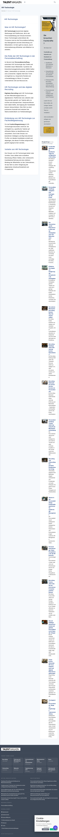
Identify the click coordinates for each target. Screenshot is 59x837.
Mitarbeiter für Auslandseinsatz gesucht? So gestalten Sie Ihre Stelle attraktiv (13, 794)
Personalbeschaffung (6, 805)
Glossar (4, 822)
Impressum (5, 812)
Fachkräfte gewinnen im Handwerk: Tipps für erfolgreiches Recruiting (52, 152)
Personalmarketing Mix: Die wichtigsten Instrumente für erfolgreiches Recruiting (44, 798)
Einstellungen (46, 827)
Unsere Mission (6, 817)
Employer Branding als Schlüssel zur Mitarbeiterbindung (10, 781)
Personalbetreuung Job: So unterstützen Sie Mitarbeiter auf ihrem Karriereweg (12, 790)
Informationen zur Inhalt (8, 820)
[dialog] (47, 823)
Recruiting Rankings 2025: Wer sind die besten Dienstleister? (52, 349)
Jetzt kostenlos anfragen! (48, 130)
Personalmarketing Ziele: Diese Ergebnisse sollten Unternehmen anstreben (43, 781)
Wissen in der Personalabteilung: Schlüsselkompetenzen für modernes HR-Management (52, 506)
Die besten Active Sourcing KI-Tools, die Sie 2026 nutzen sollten (14, 798)
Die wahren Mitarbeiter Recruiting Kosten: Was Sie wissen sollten (52, 312)
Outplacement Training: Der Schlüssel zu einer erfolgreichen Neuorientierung (13, 786)
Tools (3, 825)
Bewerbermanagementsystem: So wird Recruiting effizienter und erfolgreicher (43, 786)
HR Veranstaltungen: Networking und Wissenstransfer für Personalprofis (39, 794)
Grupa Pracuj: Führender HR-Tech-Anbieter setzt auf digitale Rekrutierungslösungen (52, 666)
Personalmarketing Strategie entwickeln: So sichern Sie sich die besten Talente (43, 790)
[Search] (54, 2)
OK (53, 829)
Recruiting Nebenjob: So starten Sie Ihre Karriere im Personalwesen (52, 386)
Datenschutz (5, 814)
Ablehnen (45, 829)
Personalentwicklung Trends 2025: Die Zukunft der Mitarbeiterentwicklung (52, 425)
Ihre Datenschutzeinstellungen (10, 828)
